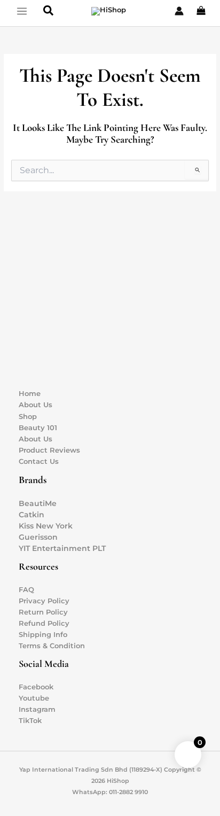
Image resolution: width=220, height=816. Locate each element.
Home (30, 394)
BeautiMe (38, 503)
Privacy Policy (44, 601)
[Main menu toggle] (22, 11)
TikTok (30, 721)
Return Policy (43, 612)
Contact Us (39, 461)
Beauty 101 (38, 428)
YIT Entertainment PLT (62, 548)
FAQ (26, 590)
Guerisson (38, 537)
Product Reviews (49, 450)
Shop (28, 417)
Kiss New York (46, 526)
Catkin (31, 514)
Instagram (37, 709)
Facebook (36, 687)
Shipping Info (43, 635)
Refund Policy (44, 623)
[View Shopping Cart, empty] (201, 11)
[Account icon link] (179, 10)
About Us (35, 405)
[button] (48, 11)
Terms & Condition (52, 646)
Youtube (34, 698)
